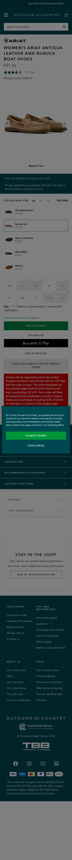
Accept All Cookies (36, 435)
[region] (36, 430)
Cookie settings (36, 445)
